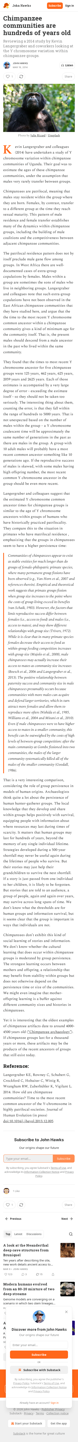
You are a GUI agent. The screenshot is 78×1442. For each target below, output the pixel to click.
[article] (39, 1260)
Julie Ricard (37, 135)
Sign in (69, 5)
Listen (69, 65)
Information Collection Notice (49, 1387)
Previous (15, 1219)
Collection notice (57, 1413)
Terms (40, 1413)
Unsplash (54, 135)
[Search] (71, 1234)
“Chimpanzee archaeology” (49, 1032)
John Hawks (20, 63)
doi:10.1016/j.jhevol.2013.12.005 (28, 1121)
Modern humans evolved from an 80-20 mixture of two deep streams (28, 1289)
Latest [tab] (18, 1234)
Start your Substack (28, 1423)
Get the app (59, 1423)
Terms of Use (51, 1383)
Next (64, 1219)
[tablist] (23, 1234)
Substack (19, 1433)
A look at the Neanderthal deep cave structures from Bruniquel (26, 1250)
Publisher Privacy (53, 1409)
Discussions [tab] (33, 1234)
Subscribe (55, 5)
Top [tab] (8, 1234)
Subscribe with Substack (41, 1370)
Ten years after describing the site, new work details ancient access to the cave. (27, 1262)
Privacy (28, 1413)
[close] (66, 1312)
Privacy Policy (21, 1383)
